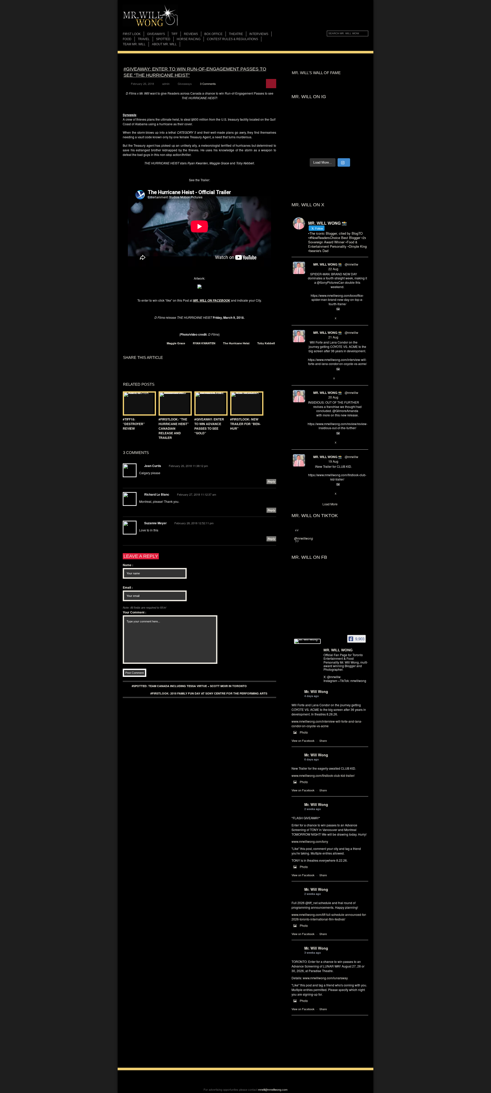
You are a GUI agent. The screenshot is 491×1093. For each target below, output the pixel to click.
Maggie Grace (176, 343)
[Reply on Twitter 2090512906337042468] (310, 443)
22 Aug (333, 269)
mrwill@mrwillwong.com (272, 1089)
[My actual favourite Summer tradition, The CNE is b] (302, 127)
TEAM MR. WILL (134, 44)
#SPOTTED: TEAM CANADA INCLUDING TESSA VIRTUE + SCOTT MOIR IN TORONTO (189, 686)
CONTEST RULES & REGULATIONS (232, 39)
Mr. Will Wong (316, 691)
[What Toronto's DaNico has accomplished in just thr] (339, 116)
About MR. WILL (164, 44)
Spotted (163, 39)
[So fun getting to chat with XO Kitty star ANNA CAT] (321, 127)
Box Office (213, 34)
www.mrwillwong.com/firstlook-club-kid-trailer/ (323, 775)
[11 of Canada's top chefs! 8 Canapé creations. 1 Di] (302, 149)
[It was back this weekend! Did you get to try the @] (339, 149)
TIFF (174, 34)
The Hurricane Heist (236, 343)
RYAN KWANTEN (204, 343)
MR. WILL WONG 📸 (327, 264)
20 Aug (333, 397)
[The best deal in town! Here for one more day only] (321, 149)
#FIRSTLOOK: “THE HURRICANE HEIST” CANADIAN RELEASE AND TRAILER (174, 428)
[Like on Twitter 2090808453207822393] (327, 378)
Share (323, 740)
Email (128, 587)
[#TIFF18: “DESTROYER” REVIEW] (138, 403)
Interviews (258, 34)
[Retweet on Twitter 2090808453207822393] (318, 378)
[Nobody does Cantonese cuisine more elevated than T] (321, 138)
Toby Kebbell (266, 343)
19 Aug (333, 461)
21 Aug (333, 337)
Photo (304, 732)
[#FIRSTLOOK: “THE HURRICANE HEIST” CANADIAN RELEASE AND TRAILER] (174, 403)
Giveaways (156, 34)
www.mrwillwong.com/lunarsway (325, 978)
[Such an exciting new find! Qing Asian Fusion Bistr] (302, 138)
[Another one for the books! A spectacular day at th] (358, 149)
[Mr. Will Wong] (307, 641)
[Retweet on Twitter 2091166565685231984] (318, 318)
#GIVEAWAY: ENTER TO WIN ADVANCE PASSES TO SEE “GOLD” (209, 426)
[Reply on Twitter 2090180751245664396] (310, 494)
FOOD (127, 39)
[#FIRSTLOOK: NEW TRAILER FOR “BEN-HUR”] (245, 403)
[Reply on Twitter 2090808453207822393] (310, 378)
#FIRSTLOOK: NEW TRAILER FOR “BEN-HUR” (245, 424)
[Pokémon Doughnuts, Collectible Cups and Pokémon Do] (339, 138)
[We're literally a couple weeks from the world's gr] (302, 116)
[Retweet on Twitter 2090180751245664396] (318, 494)
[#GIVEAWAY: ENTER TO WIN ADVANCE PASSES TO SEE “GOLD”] (209, 403)
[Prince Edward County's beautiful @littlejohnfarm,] (358, 138)
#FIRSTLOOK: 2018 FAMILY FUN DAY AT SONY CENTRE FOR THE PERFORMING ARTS (208, 693)
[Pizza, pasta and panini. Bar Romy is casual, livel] (339, 127)
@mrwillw (351, 264)
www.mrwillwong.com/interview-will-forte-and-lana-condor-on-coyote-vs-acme (327, 723)
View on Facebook (303, 740)
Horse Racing (188, 39)
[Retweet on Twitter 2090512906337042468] (318, 443)
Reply (271, 481)
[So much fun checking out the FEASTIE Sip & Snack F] (358, 116)
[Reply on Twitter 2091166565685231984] (310, 318)
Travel (144, 39)
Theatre (236, 34)
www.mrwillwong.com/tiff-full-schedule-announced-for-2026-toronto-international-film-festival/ (329, 916)
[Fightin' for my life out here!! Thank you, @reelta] (321, 116)
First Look (132, 34)
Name (128, 565)
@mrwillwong (303, 538)
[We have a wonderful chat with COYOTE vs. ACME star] (358, 127)
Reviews (191, 34)
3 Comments (208, 84)
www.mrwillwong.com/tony (310, 841)
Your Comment (134, 612)
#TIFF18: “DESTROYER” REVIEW (134, 424)
